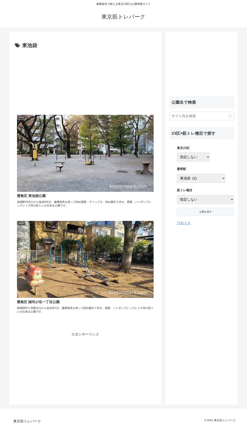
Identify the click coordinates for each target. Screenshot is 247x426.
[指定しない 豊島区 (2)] (193, 157)
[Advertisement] (50, 79)
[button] (230, 116)
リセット (184, 223)
